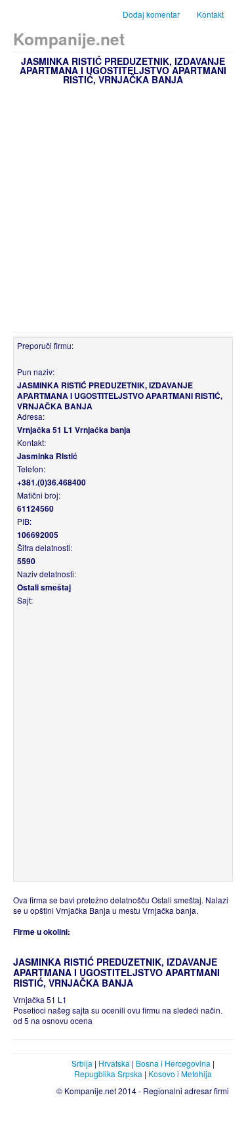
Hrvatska (114, 1063)
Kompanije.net (69, 39)
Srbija (82, 1063)
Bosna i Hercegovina (173, 1063)
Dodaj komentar (151, 14)
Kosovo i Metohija (180, 1073)
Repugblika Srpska (108, 1073)
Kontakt (210, 14)
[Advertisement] (123, 207)
